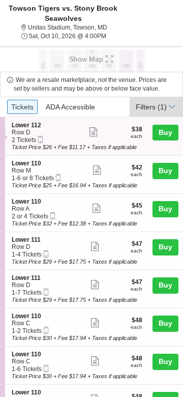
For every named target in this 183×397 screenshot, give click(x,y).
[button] (91, 59)
